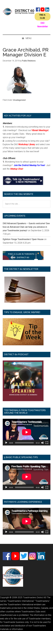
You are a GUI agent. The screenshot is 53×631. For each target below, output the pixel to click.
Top (50, 627)
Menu (29, 38)
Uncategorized (19, 100)
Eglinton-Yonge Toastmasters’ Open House (23, 239)
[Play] (6, 442)
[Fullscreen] (47, 442)
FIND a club (42, 16)
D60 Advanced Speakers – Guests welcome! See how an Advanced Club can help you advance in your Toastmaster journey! (26, 227)
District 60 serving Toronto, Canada (19, 11)
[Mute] (42, 442)
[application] (26, 432)
